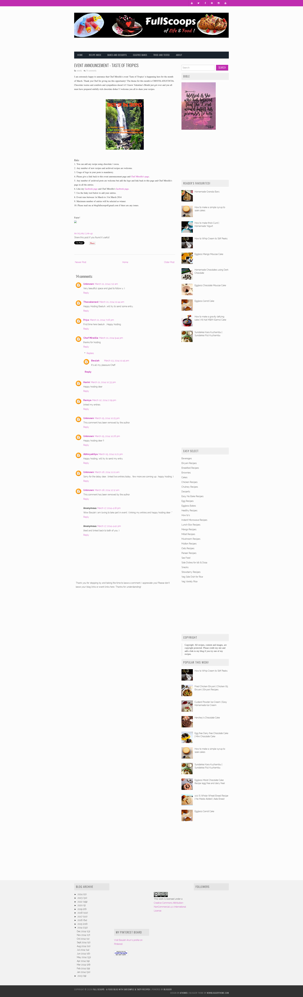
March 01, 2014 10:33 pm (103, 382)
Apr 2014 (81, 961)
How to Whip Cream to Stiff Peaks (211, 238)
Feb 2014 (81, 968)
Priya (86, 320)
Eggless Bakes (188, 505)
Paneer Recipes (188, 553)
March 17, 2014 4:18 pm (109, 508)
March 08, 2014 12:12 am (107, 490)
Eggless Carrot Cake (204, 301)
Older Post (169, 262)
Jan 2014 (81, 972)
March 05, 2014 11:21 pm (111, 454)
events (79, 70)
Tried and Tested (161, 54)
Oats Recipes (187, 548)
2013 (80, 976)
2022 (80, 901)
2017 (80, 916)
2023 (80, 898)
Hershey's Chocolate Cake (207, 717)
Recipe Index (95, 54)
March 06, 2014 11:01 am (107, 472)
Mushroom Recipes (190, 539)
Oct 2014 (81, 939)
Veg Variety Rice (189, 581)
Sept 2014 (82, 942)
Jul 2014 (81, 950)
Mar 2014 (82, 964)
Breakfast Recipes (190, 468)
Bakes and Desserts (117, 54)
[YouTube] (191, 3)
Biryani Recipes (189, 463)
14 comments (91, 70)
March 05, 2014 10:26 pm (107, 436)
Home (80, 54)
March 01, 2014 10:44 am (111, 302)
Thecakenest (90, 302)
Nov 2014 (82, 935)
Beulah (95, 360)
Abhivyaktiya (90, 454)
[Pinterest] (212, 3)
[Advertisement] (192, 42)
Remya (87, 400)
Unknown (88, 284)
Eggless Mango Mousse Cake (209, 254)
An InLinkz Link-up (83, 233)
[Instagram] (218, 3)
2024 (80, 894)
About (179, 54)
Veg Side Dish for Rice (192, 576)
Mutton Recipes (188, 543)
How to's (185, 515)
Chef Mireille (90, 338)
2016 (80, 920)
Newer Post (80, 262)
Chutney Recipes (189, 487)
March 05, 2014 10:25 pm (107, 418)
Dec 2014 (82, 931)
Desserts (185, 491)
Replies (90, 353)
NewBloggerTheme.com (218, 992)
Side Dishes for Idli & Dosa (194, 562)
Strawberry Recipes (190, 572)
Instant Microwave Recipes (194, 520)
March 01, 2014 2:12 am (106, 284)
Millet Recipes (188, 534)
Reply (86, 293)
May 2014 (82, 957)
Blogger (168, 989)
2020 (80, 905)
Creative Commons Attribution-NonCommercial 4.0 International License (170, 907)
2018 (80, 912)
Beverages (186, 458)
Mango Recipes (188, 529)
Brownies (186, 472)
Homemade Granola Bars (207, 191)
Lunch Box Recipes (190, 524)
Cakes (184, 477)
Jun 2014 (81, 953)
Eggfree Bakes (140, 54)
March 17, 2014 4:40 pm (109, 526)
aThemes (183, 992)
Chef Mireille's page (140, 176)
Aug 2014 (82, 946)
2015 (80, 924)
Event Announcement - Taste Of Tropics (106, 65)
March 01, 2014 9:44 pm (111, 338)
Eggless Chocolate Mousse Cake (210, 285)
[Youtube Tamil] (225, 3)
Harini (86, 382)
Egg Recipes (187, 501)
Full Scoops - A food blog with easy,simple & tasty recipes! (121, 989)
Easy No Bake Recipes (192, 496)
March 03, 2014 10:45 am (116, 360)
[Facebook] (205, 3)
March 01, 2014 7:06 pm (102, 320)
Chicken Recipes (189, 482)
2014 (80, 927)
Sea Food (185, 558)
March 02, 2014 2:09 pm (104, 400)
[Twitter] (198, 3)
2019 (80, 909)
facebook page (91, 188)
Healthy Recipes (189, 510)
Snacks (184, 567)
